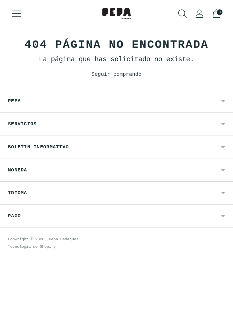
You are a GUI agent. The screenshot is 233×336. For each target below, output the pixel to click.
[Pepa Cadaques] (116, 14)
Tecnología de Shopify (32, 246)
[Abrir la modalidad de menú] (16, 14)
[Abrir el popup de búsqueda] (182, 14)
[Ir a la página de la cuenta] (199, 14)
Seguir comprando (116, 74)
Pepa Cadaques (63, 239)
